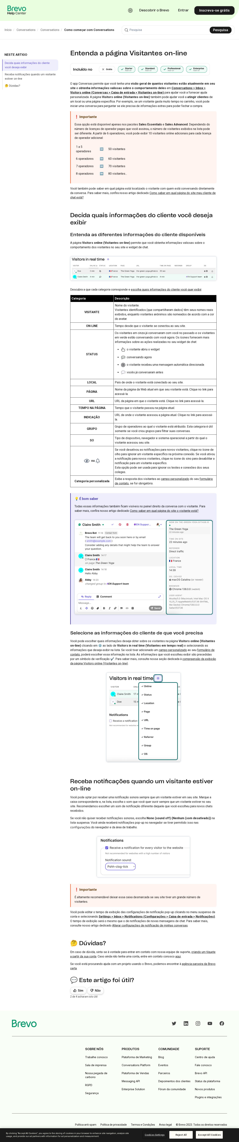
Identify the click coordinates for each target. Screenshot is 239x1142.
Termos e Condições (143, 1124)
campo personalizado (175, 479)
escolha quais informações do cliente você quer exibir (166, 289)
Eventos (163, 1065)
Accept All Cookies (209, 1134)
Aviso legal (165, 1124)
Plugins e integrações (208, 1097)
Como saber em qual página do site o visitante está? (164, 511)
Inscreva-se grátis (214, 10)
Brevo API (201, 1073)
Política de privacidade (113, 1124)
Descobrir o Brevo (154, 10)
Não (98, 990)
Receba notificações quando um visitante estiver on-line (30, 76)
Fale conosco (203, 1065)
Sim (80, 990)
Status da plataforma (207, 1081)
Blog (161, 1057)
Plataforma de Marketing (137, 1057)
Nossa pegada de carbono (96, 1075)
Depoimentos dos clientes (174, 1081)
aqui (178, 956)
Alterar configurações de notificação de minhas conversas (150, 925)
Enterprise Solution (133, 1089)
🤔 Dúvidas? (12, 85)
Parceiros (164, 1073)
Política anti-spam (85, 1124)
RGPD (88, 1085)
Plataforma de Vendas (135, 1073)
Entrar (183, 10)
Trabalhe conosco (96, 1057)
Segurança (92, 1093)
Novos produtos (205, 1089)
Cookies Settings (154, 1134)
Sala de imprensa (95, 1065)
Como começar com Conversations (89, 30)
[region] (119, 1135)
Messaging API (131, 1081)
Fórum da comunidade (172, 1089)
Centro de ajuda (205, 1057)
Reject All (181, 1134)
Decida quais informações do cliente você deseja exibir (27, 65)
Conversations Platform (136, 1065)
